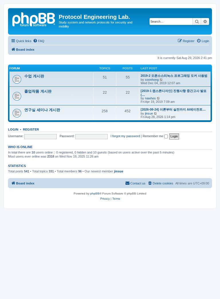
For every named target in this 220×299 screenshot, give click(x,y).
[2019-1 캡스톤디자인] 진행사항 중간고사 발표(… (174, 93)
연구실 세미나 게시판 (42, 110)
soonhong (152, 79)
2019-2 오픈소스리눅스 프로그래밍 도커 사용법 (174, 75)
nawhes (150, 98)
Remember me (153, 136)
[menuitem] (38, 41)
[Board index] (34, 18)
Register (31, 129)
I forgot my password (125, 136)
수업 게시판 (34, 76)
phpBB (94, 193)
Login (13, 129)
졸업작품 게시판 (38, 91)
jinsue (149, 113)
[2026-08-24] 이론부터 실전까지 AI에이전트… (173, 109)
